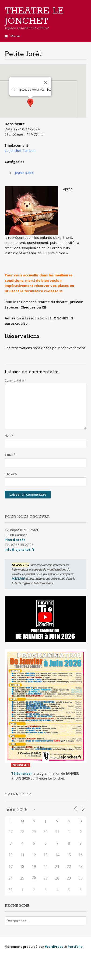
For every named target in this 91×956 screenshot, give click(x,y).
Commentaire (15, 380)
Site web (11, 474)
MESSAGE (18, 578)
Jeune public (24, 172)
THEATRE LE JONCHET (34, 16)
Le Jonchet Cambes (20, 150)
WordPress (54, 946)
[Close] (45, 82)
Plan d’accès (15, 540)
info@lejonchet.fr (19, 549)
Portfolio (75, 946)
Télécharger (21, 773)
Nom (9, 435)
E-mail (10, 454)
